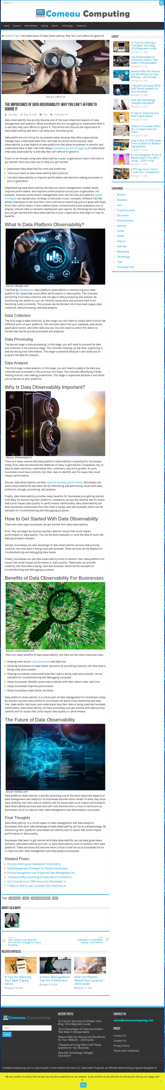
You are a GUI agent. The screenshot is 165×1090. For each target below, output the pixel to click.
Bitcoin (121, 194)
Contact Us (7, 3)
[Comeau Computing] (82, 13)
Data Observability (41, 898)
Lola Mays (13, 114)
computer (14, 898)
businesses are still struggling (69, 148)
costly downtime (40, 661)
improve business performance (65, 482)
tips (55, 898)
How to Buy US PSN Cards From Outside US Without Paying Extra (146, 143)
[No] (161, 1081)
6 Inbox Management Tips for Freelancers (55, 978)
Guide (120, 230)
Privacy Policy (121, 1045)
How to (55, 26)
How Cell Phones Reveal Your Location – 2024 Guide (90, 980)
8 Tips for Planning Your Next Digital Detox (18, 980)
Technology (67, 26)
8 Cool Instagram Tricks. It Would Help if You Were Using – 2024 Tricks (146, 157)
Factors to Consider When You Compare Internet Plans (146, 129)
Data (26, 898)
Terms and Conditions (126, 1050)
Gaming (44, 26)
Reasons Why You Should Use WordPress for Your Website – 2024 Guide (145, 74)
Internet (121, 246)
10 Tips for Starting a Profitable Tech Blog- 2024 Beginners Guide (144, 45)
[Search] (161, 2)
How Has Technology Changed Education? (143, 102)
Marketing (123, 251)
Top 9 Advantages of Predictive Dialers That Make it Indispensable (144, 59)
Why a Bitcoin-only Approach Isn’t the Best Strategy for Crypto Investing (24, 941)
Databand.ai (26, 289)
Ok (83, 1085)
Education (123, 215)
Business (17, 26)
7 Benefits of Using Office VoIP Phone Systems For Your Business (146, 88)
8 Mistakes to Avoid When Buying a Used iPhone (90, 940)
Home (7, 26)
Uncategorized (125, 267)
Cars (119, 205)
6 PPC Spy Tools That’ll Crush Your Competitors (145, 171)
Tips (16, 35)
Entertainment (31, 26)
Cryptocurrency (126, 210)
